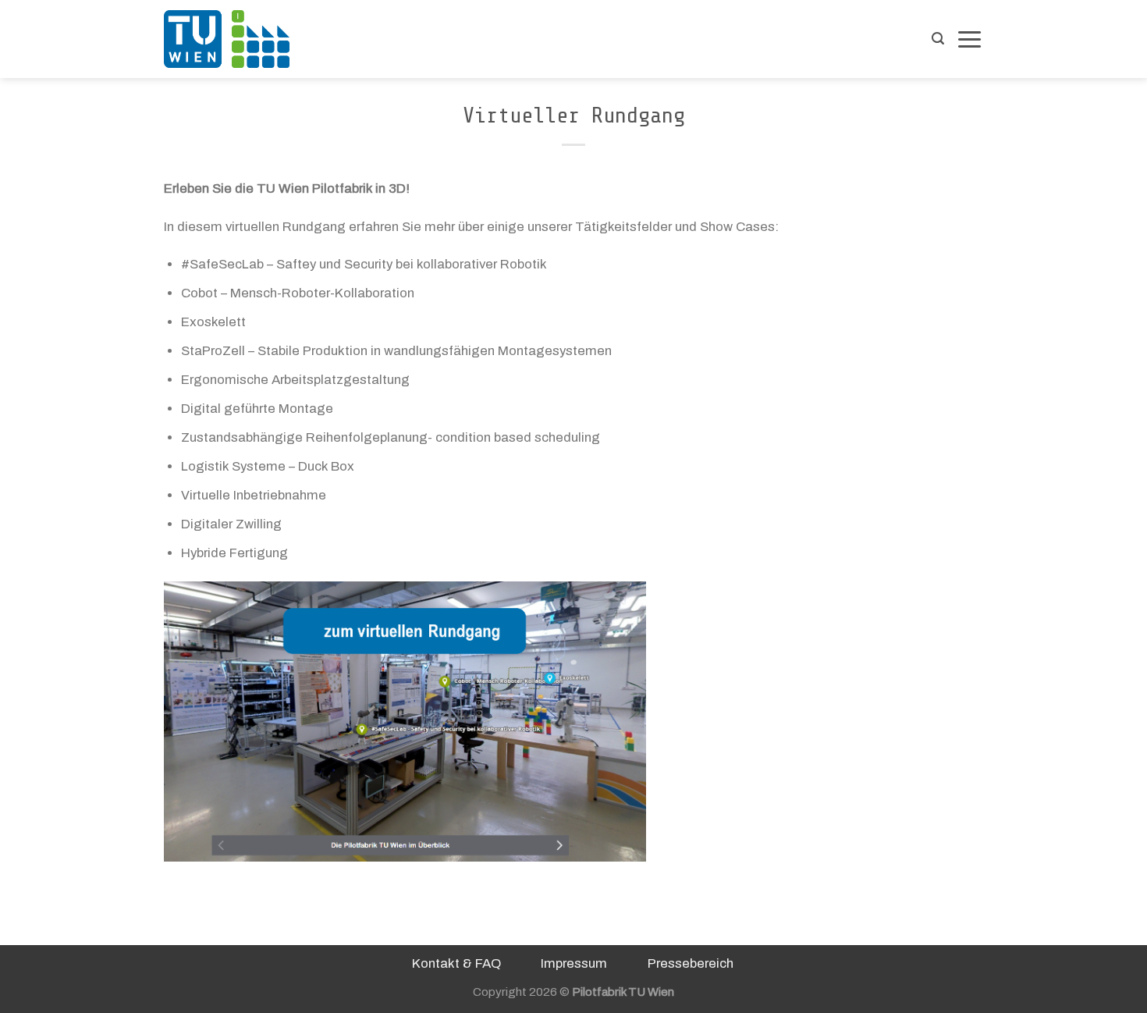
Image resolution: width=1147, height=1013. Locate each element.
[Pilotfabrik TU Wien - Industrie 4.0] (242, 39)
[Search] (938, 38)
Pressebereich (690, 963)
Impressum (574, 963)
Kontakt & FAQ (456, 963)
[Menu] (969, 39)
